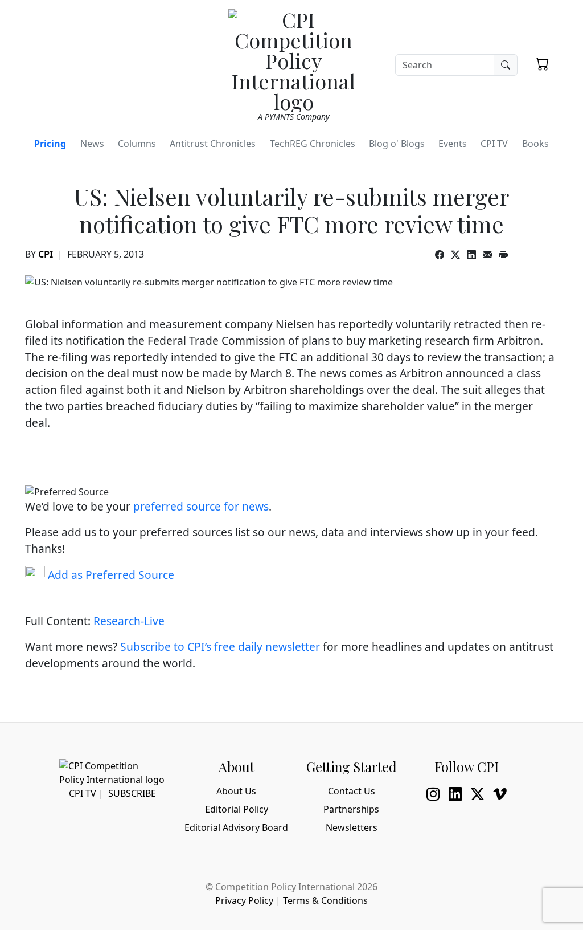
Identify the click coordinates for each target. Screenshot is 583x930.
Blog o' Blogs (397, 143)
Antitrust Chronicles (213, 143)
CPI (45, 254)
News (92, 143)
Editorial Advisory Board (236, 827)
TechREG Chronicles (312, 143)
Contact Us (351, 791)
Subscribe (132, 793)
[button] (542, 63)
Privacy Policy (244, 900)
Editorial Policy (236, 809)
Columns (137, 143)
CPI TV (494, 143)
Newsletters (351, 827)
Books (535, 143)
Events (452, 143)
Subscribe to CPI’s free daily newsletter (220, 646)
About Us (236, 791)
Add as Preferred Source (109, 574)
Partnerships (351, 809)
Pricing (50, 143)
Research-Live (129, 621)
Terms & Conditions (325, 900)
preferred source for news (201, 506)
